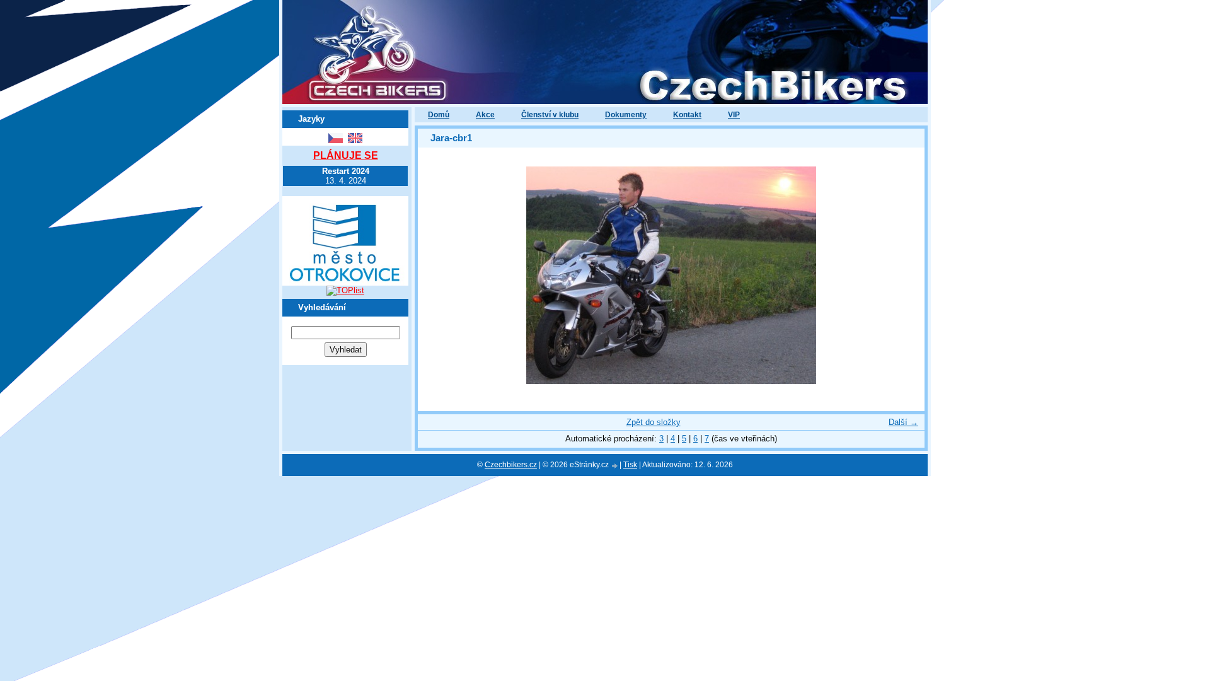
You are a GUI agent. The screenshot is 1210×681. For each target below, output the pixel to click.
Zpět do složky (653, 422)
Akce (485, 114)
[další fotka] (904, 275)
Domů (438, 114)
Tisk (630, 465)
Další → (903, 422)
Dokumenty (626, 114)
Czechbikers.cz (511, 465)
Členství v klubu (550, 114)
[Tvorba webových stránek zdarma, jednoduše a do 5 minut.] (615, 466)
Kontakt (687, 114)
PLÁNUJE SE (345, 155)
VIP (734, 114)
